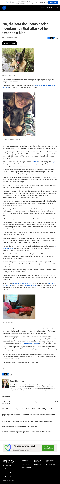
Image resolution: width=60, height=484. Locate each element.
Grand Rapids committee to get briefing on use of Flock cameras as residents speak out (26, 432)
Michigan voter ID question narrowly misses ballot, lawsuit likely (20, 426)
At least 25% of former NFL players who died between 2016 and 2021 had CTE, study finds (27, 409)
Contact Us (25, 460)
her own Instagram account (30, 343)
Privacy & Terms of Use (51, 461)
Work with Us (25, 464)
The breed (35, 162)
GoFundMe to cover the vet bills (22, 283)
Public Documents (26, 467)
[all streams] (57, 8)
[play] (4, 8)
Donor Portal (43, 2)
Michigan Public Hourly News (38, 461)
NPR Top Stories (11, 368)
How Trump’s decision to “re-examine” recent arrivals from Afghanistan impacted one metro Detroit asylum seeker (30, 402)
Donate (53, 2)
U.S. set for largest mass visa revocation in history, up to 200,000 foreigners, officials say (27, 421)
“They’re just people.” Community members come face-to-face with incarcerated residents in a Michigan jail (28, 415)
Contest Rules (37, 464)
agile (54, 162)
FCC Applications (50, 464)
